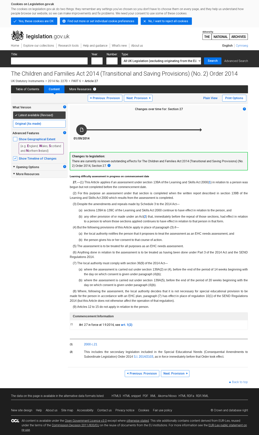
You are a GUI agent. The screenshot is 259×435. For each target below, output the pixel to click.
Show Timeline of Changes (38, 158)
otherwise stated (137, 420)
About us (51, 410)
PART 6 (76, 81)
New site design (21, 410)
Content (54, 89)
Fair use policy (162, 410)
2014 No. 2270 (57, 81)
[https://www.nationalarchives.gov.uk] (225, 33)
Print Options (234, 98)
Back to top (240, 382)
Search (213, 61)
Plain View (210, 98)
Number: (112, 54)
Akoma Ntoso (167, 396)
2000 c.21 (90, 344)
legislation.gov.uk (42, 31)
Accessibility (85, 410)
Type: (125, 54)
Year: (95, 54)
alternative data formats (80, 396)
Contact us (104, 410)
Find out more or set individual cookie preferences (100, 21)
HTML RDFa (186, 396)
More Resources (80, 89)
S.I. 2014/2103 (143, 356)
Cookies (143, 410)
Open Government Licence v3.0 (86, 420)
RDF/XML (202, 396)
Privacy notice (124, 410)
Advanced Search (236, 61)
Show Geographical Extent (37, 139)
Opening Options (26, 167)
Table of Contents (27, 89)
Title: (14, 54)
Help (39, 410)
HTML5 (116, 396)
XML (153, 396)
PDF (145, 396)
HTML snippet (132, 396)
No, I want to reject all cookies (168, 21)
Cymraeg (242, 45)
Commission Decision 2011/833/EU (75, 425)
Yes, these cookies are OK (36, 21)
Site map (67, 410)
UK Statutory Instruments (27, 81)
